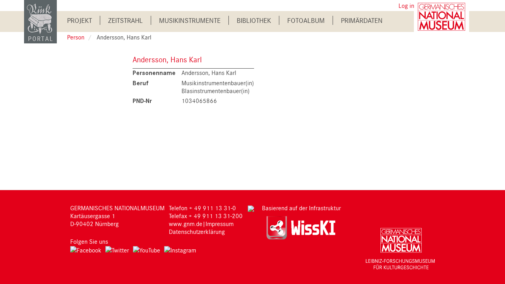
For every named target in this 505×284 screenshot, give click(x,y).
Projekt (79, 20)
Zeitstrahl (125, 20)
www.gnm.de (185, 224)
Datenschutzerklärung (197, 231)
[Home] (40, 21)
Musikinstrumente (190, 20)
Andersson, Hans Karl (167, 59)
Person (75, 37)
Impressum (220, 224)
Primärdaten (362, 20)
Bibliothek (254, 20)
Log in (406, 5)
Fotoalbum (306, 20)
